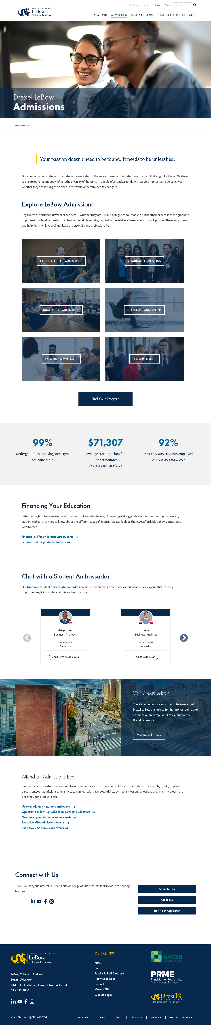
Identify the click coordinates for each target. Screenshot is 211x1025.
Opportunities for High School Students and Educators (56, 812)
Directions (156, 1017)
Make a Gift (102, 989)
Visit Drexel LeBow (149, 735)
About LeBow (167, 889)
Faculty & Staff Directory (109, 973)
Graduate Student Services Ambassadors (53, 587)
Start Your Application (167, 910)
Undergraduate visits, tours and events (46, 806)
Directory (133, 5)
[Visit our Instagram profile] (52, 901)
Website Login (103, 995)
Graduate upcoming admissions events (46, 817)
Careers (101, 1017)
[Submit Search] (195, 5)
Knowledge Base (105, 978)
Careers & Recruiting (172, 15)
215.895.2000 (20, 990)
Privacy (118, 1017)
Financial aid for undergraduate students (47, 536)
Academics (101, 15)
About (193, 15)
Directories (136, 1017)
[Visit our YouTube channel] (40, 901)
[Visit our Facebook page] (46, 901)
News (157, 5)
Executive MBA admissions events (43, 822)
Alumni (168, 5)
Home (16, 125)
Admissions (119, 15)
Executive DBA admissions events (43, 828)
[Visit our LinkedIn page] (34, 901)
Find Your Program (105, 399)
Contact (99, 984)
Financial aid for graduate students (44, 542)
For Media (83, 1017)
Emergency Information (181, 1017)
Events (146, 5)
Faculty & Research (142, 15)
